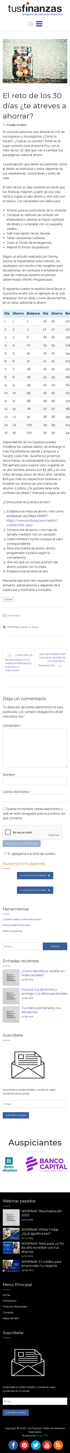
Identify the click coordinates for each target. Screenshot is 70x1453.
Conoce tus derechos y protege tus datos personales (44, 991)
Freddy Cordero (16, 124)
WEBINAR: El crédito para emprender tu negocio (41, 1264)
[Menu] (39, 23)
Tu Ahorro (33, 627)
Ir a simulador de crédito (33, 875)
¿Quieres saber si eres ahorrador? (22, 919)
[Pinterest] (23, 1445)
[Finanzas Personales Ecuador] (35, 9)
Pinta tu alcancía (12, 931)
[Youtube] (46, 1445)
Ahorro (8, 599)
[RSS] (57, 1445)
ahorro (24, 627)
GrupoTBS (42, 1435)
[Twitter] (35, 1445)
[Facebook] (12, 1445)
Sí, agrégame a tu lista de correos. (32, 854)
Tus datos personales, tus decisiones (41, 1010)
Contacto (8, 1312)
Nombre (9, 775)
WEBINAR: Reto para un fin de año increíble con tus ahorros (42, 1248)
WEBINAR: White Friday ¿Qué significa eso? (40, 1231)
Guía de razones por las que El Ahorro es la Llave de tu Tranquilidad (51, 660)
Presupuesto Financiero (17, 925)
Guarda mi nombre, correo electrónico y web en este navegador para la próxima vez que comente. (34, 813)
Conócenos (9, 1300)
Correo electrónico (17, 792)
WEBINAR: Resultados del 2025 (41, 1213)
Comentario (12, 725)
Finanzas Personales (15, 1306)
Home (6, 1294)
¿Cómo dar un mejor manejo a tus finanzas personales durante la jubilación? (18, 663)
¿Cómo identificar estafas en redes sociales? (43, 973)
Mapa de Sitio (11, 1318)
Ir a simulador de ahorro (33, 890)
